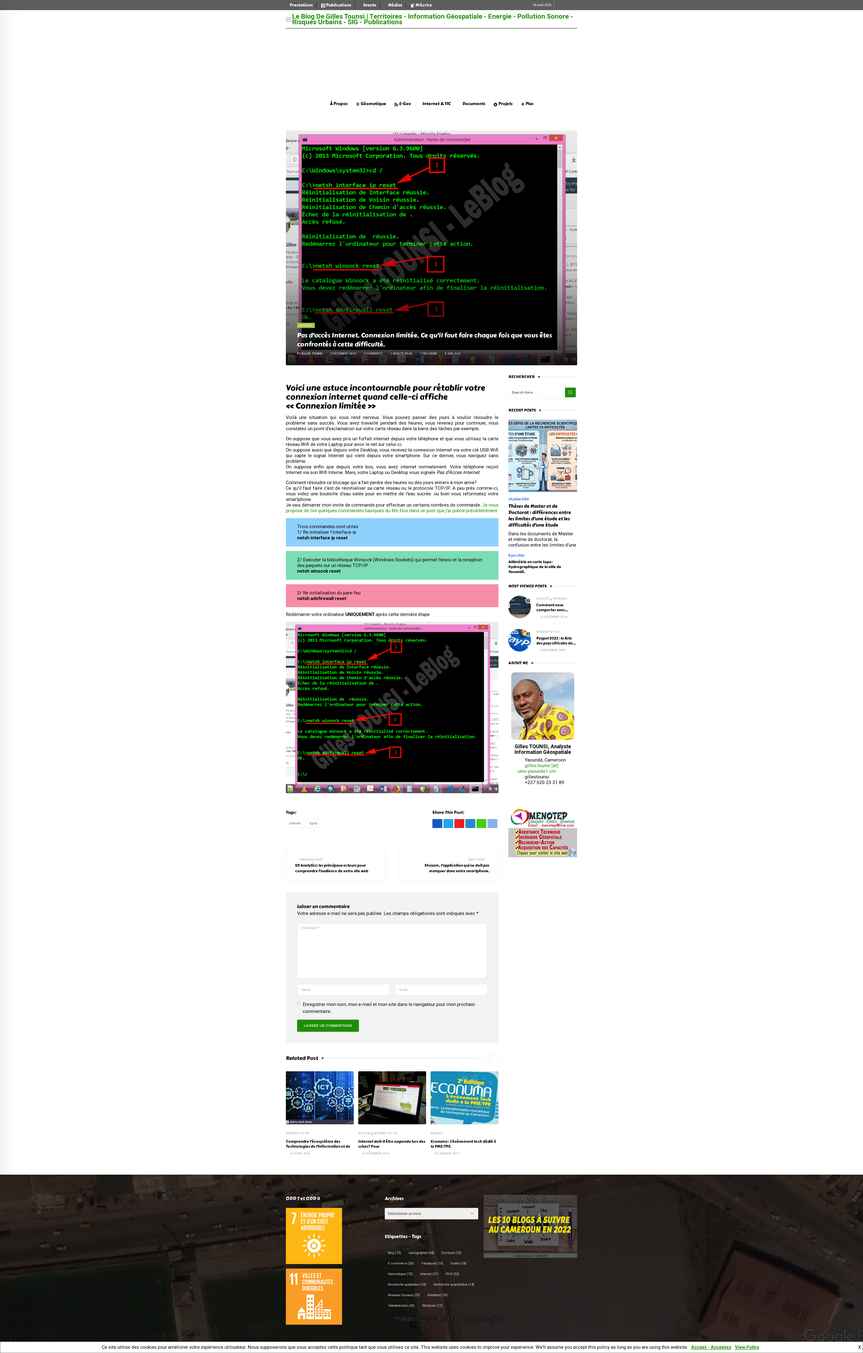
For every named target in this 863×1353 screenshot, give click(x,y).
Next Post (477, 859)
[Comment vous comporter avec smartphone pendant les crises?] (519, 607)
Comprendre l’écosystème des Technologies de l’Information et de (318, 1144)
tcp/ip (313, 823)
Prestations (301, 5)
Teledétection (401, 1306)
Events (369, 5)
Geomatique (400, 1274)
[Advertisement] (431, 62)
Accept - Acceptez (711, 1347)
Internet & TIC (437, 104)
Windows (432, 1306)
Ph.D (452, 1274)
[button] (486, 1058)
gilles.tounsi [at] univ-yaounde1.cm (538, 768)
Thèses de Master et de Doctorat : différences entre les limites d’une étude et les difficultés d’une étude (539, 516)
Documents (473, 104)
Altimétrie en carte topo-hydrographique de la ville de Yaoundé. (534, 567)
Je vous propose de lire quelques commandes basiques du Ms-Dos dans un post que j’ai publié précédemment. (392, 507)
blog (394, 1253)
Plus (530, 104)
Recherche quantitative (454, 1284)
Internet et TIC (297, 1133)
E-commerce (401, 1263)
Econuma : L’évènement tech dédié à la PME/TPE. (463, 1144)
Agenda (437, 1133)
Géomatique (373, 104)
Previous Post (311, 859)
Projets (505, 104)
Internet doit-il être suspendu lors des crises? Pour (391, 1144)
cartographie (421, 1253)
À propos (339, 104)
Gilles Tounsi (312, 353)
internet (295, 823)
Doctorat (451, 1253)
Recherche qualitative (407, 1284)
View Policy (747, 1347)
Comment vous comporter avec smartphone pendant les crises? (555, 612)
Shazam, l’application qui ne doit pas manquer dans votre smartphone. (457, 868)
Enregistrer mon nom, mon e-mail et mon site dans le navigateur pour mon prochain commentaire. (389, 1008)
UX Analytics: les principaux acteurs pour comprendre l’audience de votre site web (331, 868)
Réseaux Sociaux (404, 1295)
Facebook (432, 1263)
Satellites (437, 1295)
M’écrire (424, 5)
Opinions (560, 598)
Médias (395, 5)
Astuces (365, 1133)
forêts (459, 1263)
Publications (338, 5)
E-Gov (405, 104)
